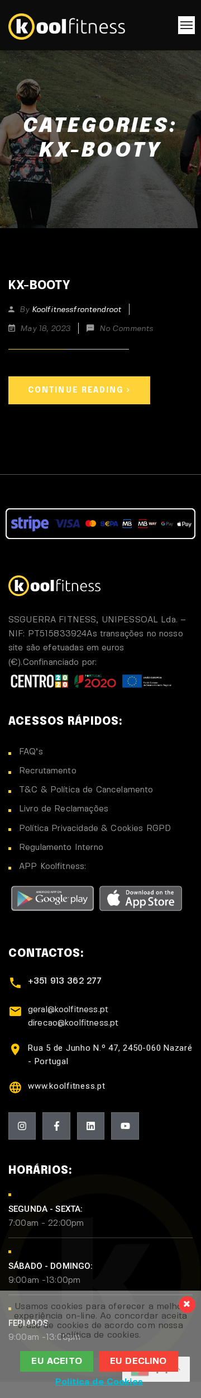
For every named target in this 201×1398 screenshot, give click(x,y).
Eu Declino (138, 1361)
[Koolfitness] (66, 25)
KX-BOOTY (39, 286)
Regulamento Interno (61, 848)
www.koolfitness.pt (67, 1086)
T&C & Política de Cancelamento (86, 790)
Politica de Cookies (99, 1382)
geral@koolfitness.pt (68, 1010)
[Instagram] (22, 1126)
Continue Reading (76, 390)
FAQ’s (31, 752)
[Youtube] (124, 1126)
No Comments (126, 329)
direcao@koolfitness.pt (73, 1023)
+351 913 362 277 (65, 981)
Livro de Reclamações (63, 809)
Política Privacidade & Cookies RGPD (95, 829)
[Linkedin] (90, 1126)
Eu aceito (56, 1361)
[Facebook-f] (56, 1126)
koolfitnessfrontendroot (76, 310)
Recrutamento (47, 771)
